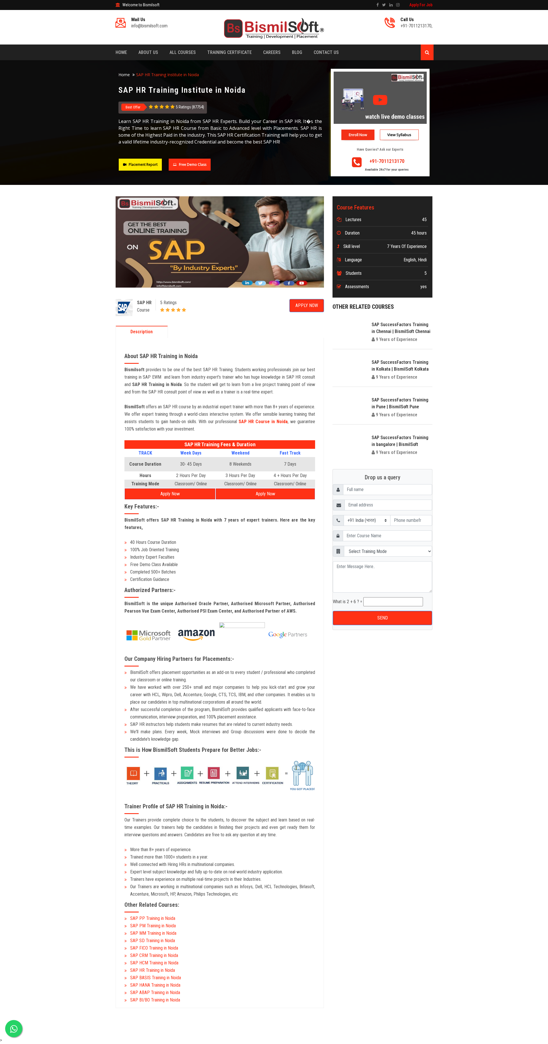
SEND (274, 157)
